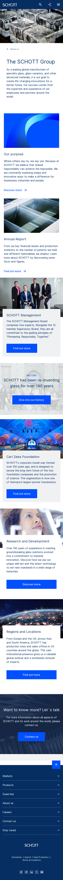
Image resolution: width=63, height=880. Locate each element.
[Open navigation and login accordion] (49, 4)
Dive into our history (31, 399)
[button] (31, 776)
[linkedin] (31, 872)
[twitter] (36, 872)
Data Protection (41, 857)
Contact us (31, 736)
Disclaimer (17, 857)
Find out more (13, 271)
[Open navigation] (58, 4)
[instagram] (26, 872)
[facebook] (21, 872)
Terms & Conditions (31, 860)
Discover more (13, 190)
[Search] (40, 4)
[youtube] (41, 872)
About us (14, 49)
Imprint (28, 857)
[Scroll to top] (56, 765)
